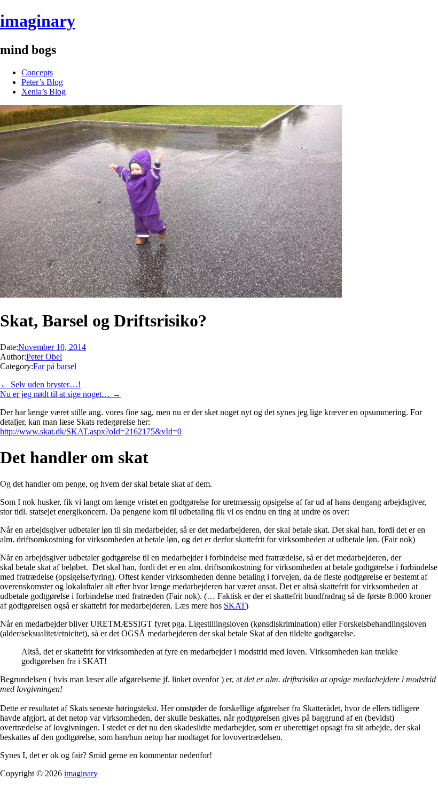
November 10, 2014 (52, 347)
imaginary (37, 20)
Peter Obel (44, 356)
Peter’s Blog (42, 82)
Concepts (37, 72)
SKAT (235, 605)
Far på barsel (54, 366)
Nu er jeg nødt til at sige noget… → (60, 394)
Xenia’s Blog (43, 91)
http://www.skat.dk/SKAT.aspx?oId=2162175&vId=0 (91, 431)
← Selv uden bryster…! (40, 384)
